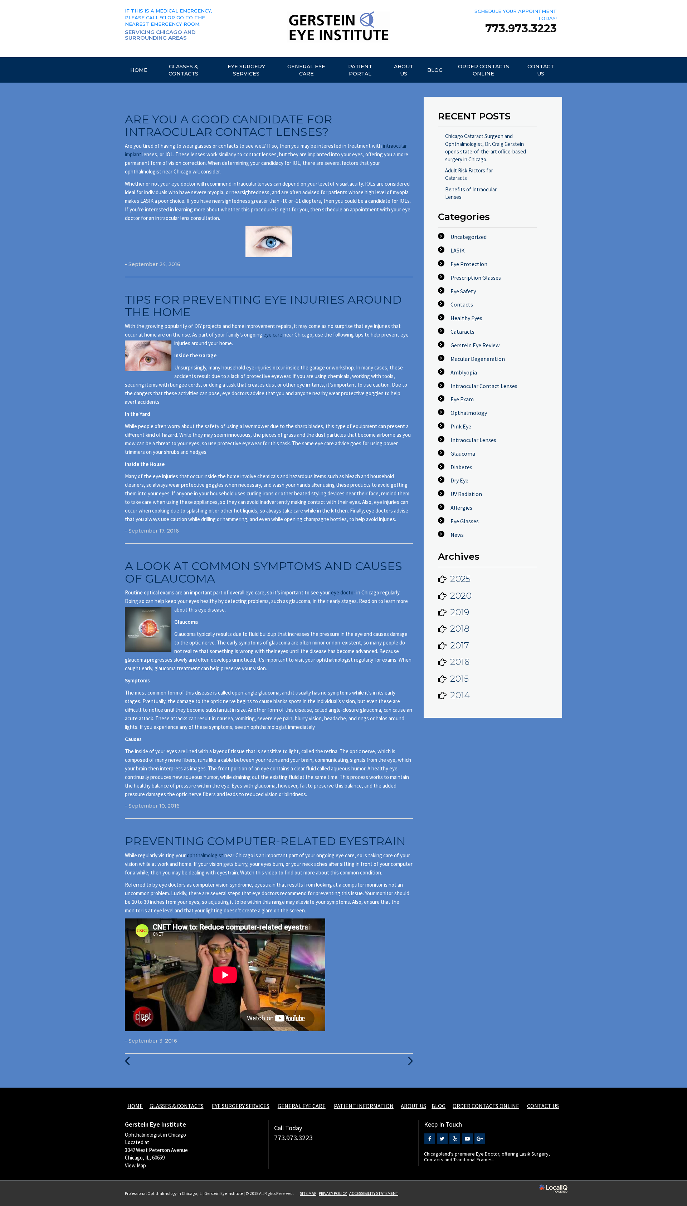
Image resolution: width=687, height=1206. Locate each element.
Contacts (461, 304)
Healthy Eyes (466, 318)
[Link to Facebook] (429, 1138)
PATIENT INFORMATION (364, 1105)
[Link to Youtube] (467, 1138)
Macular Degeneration (477, 358)
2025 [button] (460, 579)
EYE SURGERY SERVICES (246, 70)
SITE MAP (308, 1193)
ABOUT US (403, 70)
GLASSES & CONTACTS (183, 70)
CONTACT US (540, 70)
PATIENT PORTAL (360, 70)
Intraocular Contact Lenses (483, 385)
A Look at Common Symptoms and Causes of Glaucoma (263, 572)
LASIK (457, 250)
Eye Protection (468, 264)
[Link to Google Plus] (479, 1138)
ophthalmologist (205, 855)
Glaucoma (462, 453)
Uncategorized (468, 236)
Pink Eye (460, 426)
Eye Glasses (464, 521)
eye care (273, 334)
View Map (135, 1165)
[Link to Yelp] (454, 1138)
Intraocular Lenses (473, 439)
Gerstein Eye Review (475, 345)
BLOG (435, 70)
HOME (138, 70)
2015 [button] (459, 678)
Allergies (461, 507)
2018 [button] (459, 628)
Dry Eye (459, 480)
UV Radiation (466, 493)
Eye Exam (462, 399)
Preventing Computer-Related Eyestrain (265, 841)
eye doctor (343, 592)
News (457, 534)
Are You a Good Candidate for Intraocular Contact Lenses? (228, 125)
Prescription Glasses (475, 277)
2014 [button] (460, 695)
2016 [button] (459, 662)
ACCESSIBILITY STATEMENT (373, 1193)
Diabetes (461, 467)
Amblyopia (463, 372)
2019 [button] (459, 612)
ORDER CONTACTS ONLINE (483, 70)
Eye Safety (463, 291)
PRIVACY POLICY (333, 1193)
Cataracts (462, 331)
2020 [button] (461, 595)
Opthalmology (468, 412)
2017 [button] (459, 645)
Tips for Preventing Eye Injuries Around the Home (263, 306)
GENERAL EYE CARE (306, 70)
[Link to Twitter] (442, 1138)
